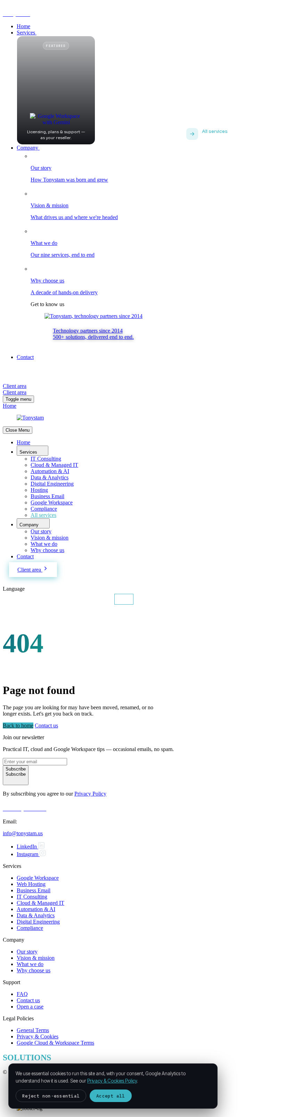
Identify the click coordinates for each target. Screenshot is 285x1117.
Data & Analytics (49, 477)
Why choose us (47, 550)
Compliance (44, 509)
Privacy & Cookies (37, 1036)
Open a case (30, 1007)
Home (23, 442)
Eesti (124, 599)
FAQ (22, 994)
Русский (99, 599)
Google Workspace (52, 502)
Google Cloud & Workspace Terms (55, 1043)
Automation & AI (50, 471)
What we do (44, 544)
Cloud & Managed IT (54, 465)
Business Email (47, 496)
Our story (41, 531)
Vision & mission (49, 538)
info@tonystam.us (23, 833)
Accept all (110, 1096)
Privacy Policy (90, 794)
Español (42, 599)
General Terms (33, 1030)
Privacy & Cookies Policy (112, 1081)
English (15, 599)
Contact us (46, 725)
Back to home (18, 725)
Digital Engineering (52, 484)
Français (70, 599)
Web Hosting (31, 884)
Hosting (39, 490)
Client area (29, 570)
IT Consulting (46, 459)
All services (43, 515)
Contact (25, 556)
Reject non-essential (51, 1096)
